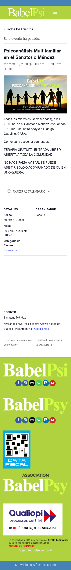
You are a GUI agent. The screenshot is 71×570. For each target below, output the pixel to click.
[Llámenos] (39, 383)
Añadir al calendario (29, 191)
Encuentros (10, 250)
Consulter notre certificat (35, 550)
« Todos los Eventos (18, 29)
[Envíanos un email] (32, 383)
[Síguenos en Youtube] (52, 383)
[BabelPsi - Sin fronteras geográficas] (26, 12)
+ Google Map (40, 329)
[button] (55, 12)
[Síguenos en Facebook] (18, 383)
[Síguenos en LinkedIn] (46, 383)
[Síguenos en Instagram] (25, 383)
